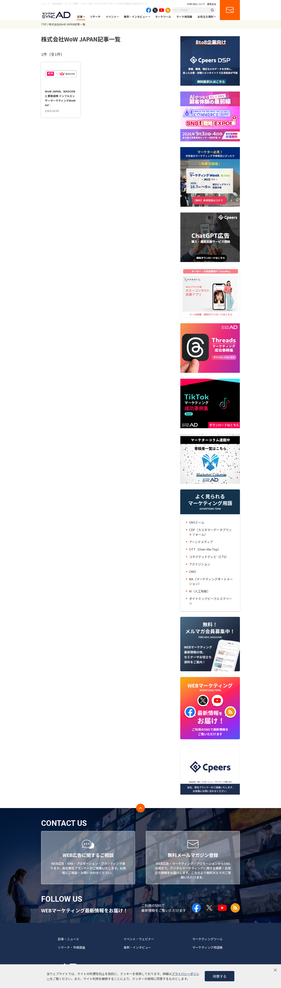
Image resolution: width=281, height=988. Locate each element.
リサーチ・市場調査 (71, 947)
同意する (220, 976)
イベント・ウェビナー (138, 939)
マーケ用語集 (184, 17)
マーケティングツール (207, 939)
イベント (111, 17)
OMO (192, 571)
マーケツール (163, 17)
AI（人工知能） (199, 591)
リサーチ (95, 17)
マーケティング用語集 (207, 947)
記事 (80, 17)
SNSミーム (196, 522)
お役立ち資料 (205, 17)
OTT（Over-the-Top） (205, 549)
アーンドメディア (201, 541)
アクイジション (199, 564)
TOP (44, 24)
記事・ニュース (68, 939)
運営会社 (211, 4)
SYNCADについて (196, 4)
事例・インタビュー (136, 17)
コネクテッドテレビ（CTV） (208, 556)
